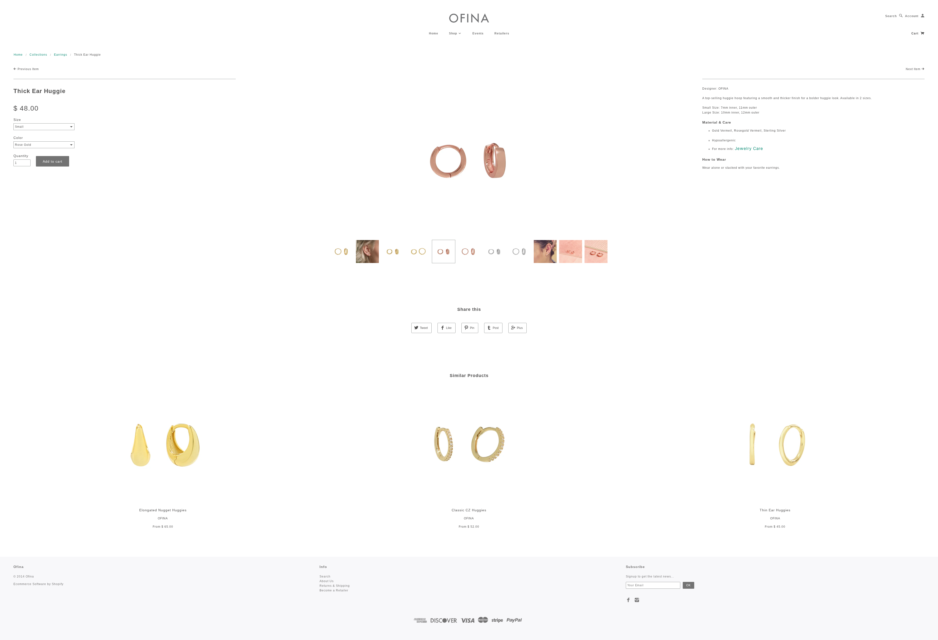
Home (433, 33)
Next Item (913, 69)
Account (911, 16)
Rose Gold (23, 145)
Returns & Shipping (335, 586)
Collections (38, 54)
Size (17, 120)
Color (18, 138)
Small (19, 126)
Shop (453, 33)
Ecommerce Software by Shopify (38, 584)
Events (478, 33)
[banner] (469, 17)
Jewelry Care (749, 148)
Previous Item (28, 69)
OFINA (163, 518)
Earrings (60, 54)
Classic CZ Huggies (469, 510)
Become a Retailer (334, 590)
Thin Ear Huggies (775, 510)
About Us (327, 581)
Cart (915, 33)
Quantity (20, 156)
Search (891, 16)
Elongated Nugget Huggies (163, 510)
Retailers (501, 33)
